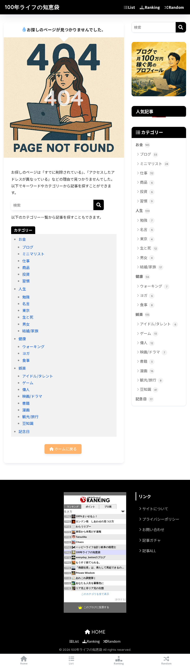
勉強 (26, 297)
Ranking (152, 7)
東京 (26, 310)
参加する (120, 599)
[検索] (98, 205)
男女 (26, 324)
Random (176, 7)
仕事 (26, 260)
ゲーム (27, 382)
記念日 (24, 431)
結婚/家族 (30, 331)
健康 (22, 338)
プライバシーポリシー (160, 519)
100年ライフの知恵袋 (32, 7)
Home (24, 663)
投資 (26, 274)
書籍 (26, 403)
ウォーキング (33, 346)
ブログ (27, 247)
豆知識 (27, 423)
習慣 (26, 281)
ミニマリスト (33, 254)
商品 (26, 267)
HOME (97, 632)
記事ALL (149, 550)
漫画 (26, 410)
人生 (22, 289)
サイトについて (155, 508)
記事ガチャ (151, 540)
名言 (26, 303)
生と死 (27, 317)
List (131, 7)
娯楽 (22, 368)
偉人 (26, 389)
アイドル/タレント (37, 376)
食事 (26, 360)
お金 (22, 239)
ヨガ (26, 353)
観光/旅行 (30, 416)
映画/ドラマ (32, 396)
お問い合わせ (153, 529)
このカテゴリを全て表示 (95, 594)
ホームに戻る (65, 449)
